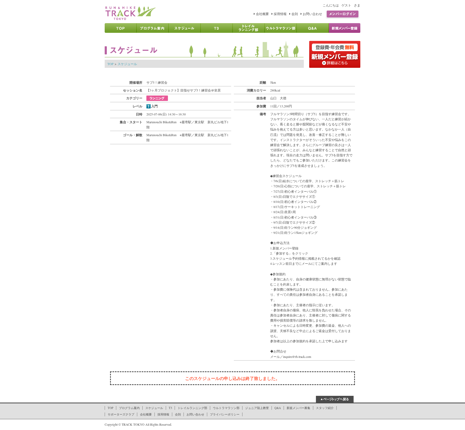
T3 (170, 408)
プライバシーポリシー (224, 414)
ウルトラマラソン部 (226, 408)
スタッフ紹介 (325, 408)
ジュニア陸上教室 (257, 408)
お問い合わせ (312, 14)
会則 (294, 14)
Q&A (277, 408)
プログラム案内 (129, 408)
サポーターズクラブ (121, 414)
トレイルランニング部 (192, 408)
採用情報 (280, 14)
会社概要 (262, 14)
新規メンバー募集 (298, 408)
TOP (110, 64)
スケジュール (127, 64)
